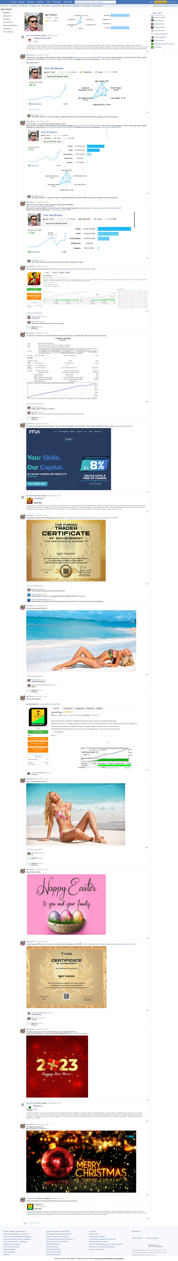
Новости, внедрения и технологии (57, 1236)
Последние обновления (59, 1234)
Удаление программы (53, 1254)
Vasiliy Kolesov (36, 594)
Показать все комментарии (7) (34, 312)
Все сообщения (8, 32)
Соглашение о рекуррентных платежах (102, 1239)
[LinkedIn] (146, 1245)
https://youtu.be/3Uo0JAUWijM (77, 1033)
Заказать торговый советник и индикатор (17, 1239)
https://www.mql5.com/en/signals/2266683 (87, 57)
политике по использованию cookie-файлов (108, 1258)
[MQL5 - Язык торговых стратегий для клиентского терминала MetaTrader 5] (5, 2)
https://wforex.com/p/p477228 (111, 59)
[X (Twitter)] (139, 1245)
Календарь (86, 6)
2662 (56, 18)
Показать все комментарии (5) (34, 676)
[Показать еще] (164, 50)
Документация (36, 6)
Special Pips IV (38, 1204)
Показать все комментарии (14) (35, 403)
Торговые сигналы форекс (12, 1244)
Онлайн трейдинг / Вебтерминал (14, 1231)
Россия (49, 18)
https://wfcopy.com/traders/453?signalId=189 (61, 59)
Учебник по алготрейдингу (53, 6)
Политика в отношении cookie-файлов (102, 1247)
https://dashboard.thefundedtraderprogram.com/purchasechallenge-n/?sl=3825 (92, 518)
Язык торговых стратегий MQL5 (56, 1241)
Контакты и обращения (97, 1249)
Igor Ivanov (30, 35)
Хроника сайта (94, 1234)
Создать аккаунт (160, 2)
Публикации (7, 28)
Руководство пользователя (60, 1239)
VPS (48, 2)
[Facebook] (133, 1245)
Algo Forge (24, 6)
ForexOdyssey (39, 498)
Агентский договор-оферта (98, 1241)
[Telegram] (136, 1245)
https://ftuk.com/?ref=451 (124, 426)
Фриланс (40, 2)
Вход (151, 2)
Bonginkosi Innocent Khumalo (41, 685)
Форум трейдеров (9, 1249)
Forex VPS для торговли (11, 1247)
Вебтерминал (98, 6)
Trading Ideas (7, 22)
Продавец (6, 19)
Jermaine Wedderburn (38, 772)
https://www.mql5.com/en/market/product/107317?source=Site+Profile (72, 269)
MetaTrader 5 (136, 1231)
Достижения (7, 16)
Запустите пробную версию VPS (167, 6)
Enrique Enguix (36, 316)
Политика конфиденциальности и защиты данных (106, 1244)
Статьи (5, 6)
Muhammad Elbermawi (38, 1012)
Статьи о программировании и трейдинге (17, 1236)
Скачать (53, 1249)
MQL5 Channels (137, 1238)
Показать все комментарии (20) (35, 585)
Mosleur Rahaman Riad (39, 599)
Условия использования (97, 1236)
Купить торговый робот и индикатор (15, 1241)
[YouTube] (143, 1245)
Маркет (22, 2)
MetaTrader (68, 2)
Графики (6, 1254)
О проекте (92, 1231)
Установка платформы (53, 1252)
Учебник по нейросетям (72, 6)
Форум (13, 2)
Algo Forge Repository (10, 25)
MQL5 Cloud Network (53, 1244)
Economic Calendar (152, 1238)
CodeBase (14, 6)
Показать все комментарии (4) (34, 849)
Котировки (57, 2)
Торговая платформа (58, 1231)
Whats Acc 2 (38, 1105)
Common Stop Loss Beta (42, 38)
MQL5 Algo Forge (52, 1247)
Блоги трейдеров (9, 1252)
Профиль (6, 12)
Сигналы (30, 2)
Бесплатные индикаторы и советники (16, 1234)
